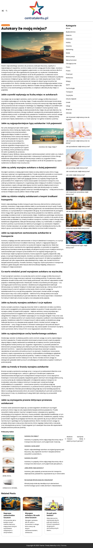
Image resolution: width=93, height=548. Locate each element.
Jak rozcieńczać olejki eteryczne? (78, 171)
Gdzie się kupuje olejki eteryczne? (78, 228)
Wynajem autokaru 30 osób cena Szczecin (32, 515)
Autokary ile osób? (31, 458)
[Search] (6, 10)
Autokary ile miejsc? (31, 436)
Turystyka (69, 95)
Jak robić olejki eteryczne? (75, 175)
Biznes (68, 28)
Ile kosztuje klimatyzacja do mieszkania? (38, 480)
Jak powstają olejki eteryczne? (77, 168)
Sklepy (68, 81)
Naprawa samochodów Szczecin (9, 515)
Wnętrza (69, 109)
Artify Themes (61, 545)
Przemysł (69, 74)
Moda (68, 53)
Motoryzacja (5, 25)
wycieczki (27, 179)
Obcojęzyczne (71, 64)
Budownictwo (70, 32)
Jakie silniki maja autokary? (34, 468)
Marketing (69, 49)
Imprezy (69, 46)
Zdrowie (68, 113)
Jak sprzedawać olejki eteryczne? (78, 146)
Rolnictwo (69, 78)
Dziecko (69, 35)
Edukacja (69, 39)
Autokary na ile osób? (32, 446)
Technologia (70, 88)
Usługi (68, 106)
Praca (68, 67)
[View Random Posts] (2, 10)
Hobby (68, 42)
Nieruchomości (71, 60)
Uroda (68, 102)
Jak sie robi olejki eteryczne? (76, 211)
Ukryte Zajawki (71, 99)
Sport (68, 85)
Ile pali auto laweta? (52, 514)
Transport (69, 92)
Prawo (68, 71)
